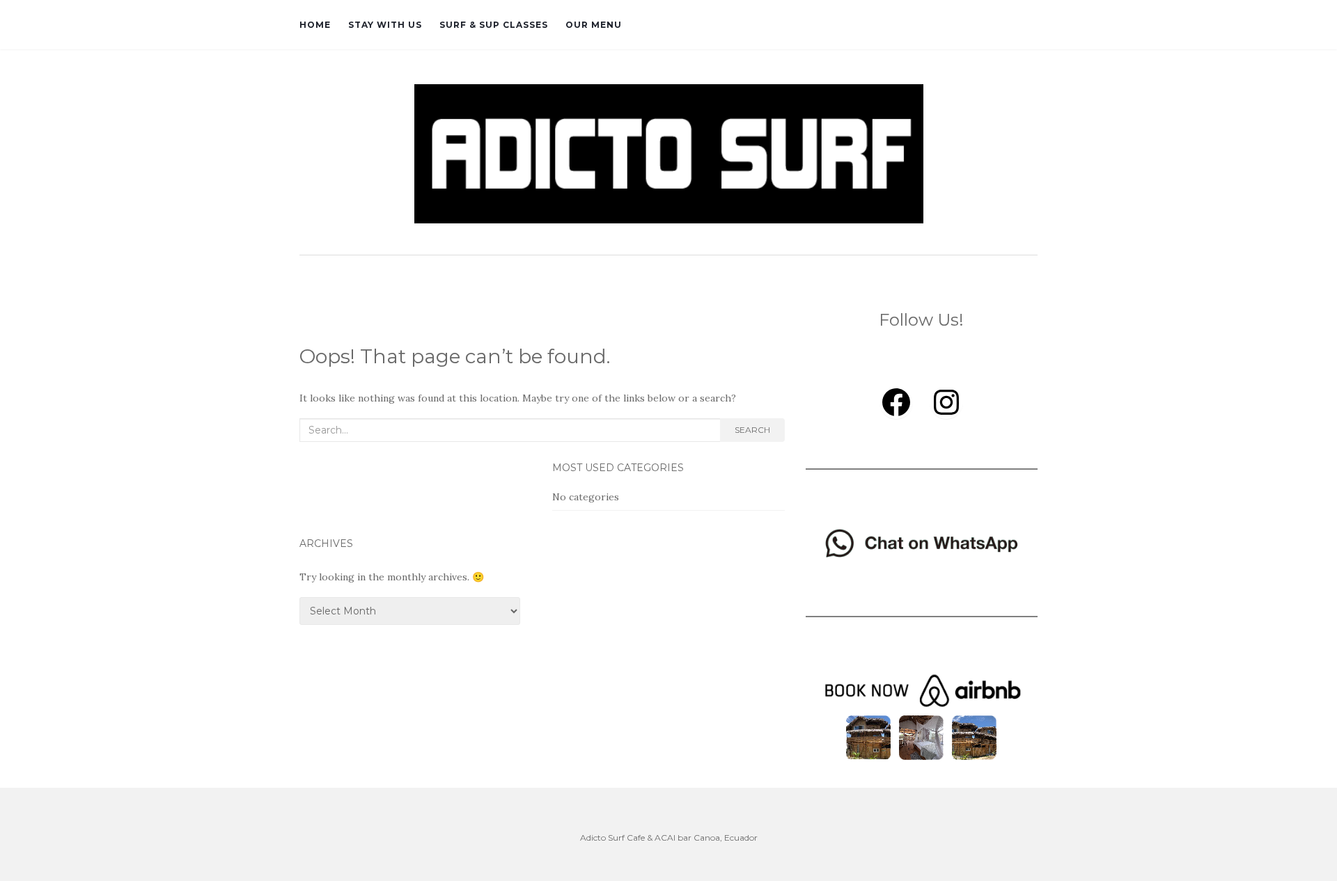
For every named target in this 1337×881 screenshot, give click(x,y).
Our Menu (593, 24)
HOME (315, 24)
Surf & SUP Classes (493, 24)
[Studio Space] (974, 736)
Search (752, 429)
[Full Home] (868, 736)
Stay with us (385, 24)
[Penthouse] (921, 736)
